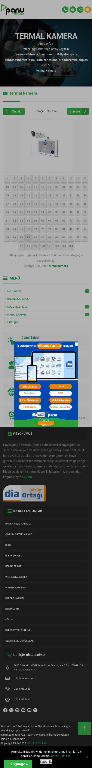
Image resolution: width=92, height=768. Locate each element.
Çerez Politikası (61, 756)
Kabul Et (46, 761)
